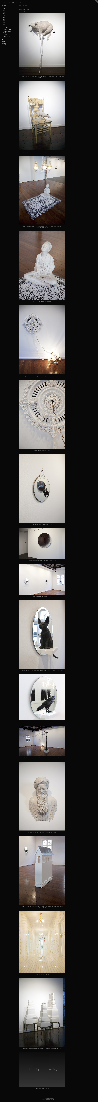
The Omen (35, 524)
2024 (4, 7)
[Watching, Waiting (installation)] (42, 579)
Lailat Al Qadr (32, 560)
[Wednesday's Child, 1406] (42, 190)
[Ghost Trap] (42, 870)
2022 (4, 10)
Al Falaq (30, 832)
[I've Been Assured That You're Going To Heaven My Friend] (42, 44)
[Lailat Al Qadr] (42, 543)
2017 (4, 19)
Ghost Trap (24, 906)
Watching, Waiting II (25, 670)
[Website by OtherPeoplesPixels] (95, 3)
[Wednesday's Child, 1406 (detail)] (42, 265)
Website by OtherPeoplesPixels (49, 1099)
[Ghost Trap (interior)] (42, 942)
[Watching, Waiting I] (42, 697)
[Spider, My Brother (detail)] (42, 414)
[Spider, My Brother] (42, 339)
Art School (5, 33)
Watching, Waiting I (25, 722)
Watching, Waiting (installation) (40, 596)
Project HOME (7, 29)
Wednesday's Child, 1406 (28, 226)
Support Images (7, 36)
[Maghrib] (42, 741)
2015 (4, 22)
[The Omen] (42, 488)
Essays (4, 38)
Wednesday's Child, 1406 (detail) (40, 301)
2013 (4, 26)
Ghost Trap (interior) (40, 974)
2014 (4, 24)
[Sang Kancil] (42, 115)
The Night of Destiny (40, 1088)
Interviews (5, 34)
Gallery (4, 5)
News (3, 39)
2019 (4, 15)
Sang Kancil (24, 151)
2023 (4, 8)
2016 (4, 21)
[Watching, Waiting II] (42, 634)
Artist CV (4, 45)
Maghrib (6, 27)
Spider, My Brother (27, 376)
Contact (4, 43)
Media (3, 41)
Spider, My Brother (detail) (40, 450)
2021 (4, 12)
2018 (4, 17)
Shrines (24, 1048)
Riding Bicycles (7, 31)
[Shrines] (42, 1012)
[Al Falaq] (42, 796)
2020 (4, 14)
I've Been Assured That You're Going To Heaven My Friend (34, 76)
